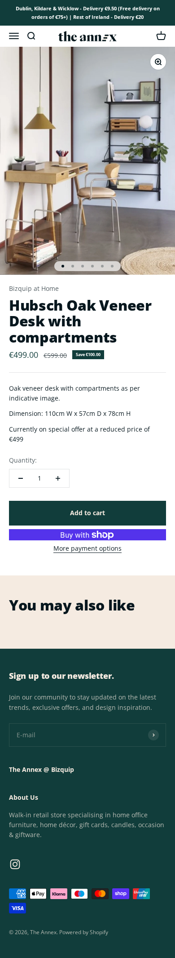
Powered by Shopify (83, 932)
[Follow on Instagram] (15, 864)
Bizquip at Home (34, 288)
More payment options (87, 548)
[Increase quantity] (58, 478)
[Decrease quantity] (20, 478)
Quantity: (23, 460)
